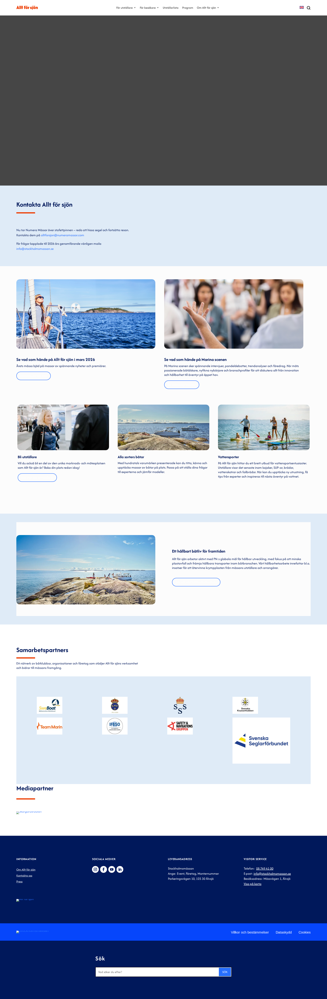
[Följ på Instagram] (95, 869)
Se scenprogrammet (182, 384)
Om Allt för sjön (206, 8)
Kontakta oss (24, 875)
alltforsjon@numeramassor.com (62, 235)
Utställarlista (170, 8)
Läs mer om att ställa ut (37, 477)
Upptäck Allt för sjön (33, 375)
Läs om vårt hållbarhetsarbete (196, 582)
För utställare (124, 8)
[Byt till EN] (302, 8)
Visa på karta (252, 883)
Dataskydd (284, 932)
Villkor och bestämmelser (250, 932)
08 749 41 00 (264, 868)
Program (187, 8)
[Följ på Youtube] (111, 869)
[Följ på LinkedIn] (119, 869)
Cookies (305, 932)
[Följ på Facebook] (103, 869)
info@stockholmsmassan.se (35, 248)
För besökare (148, 8)
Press (19, 881)
